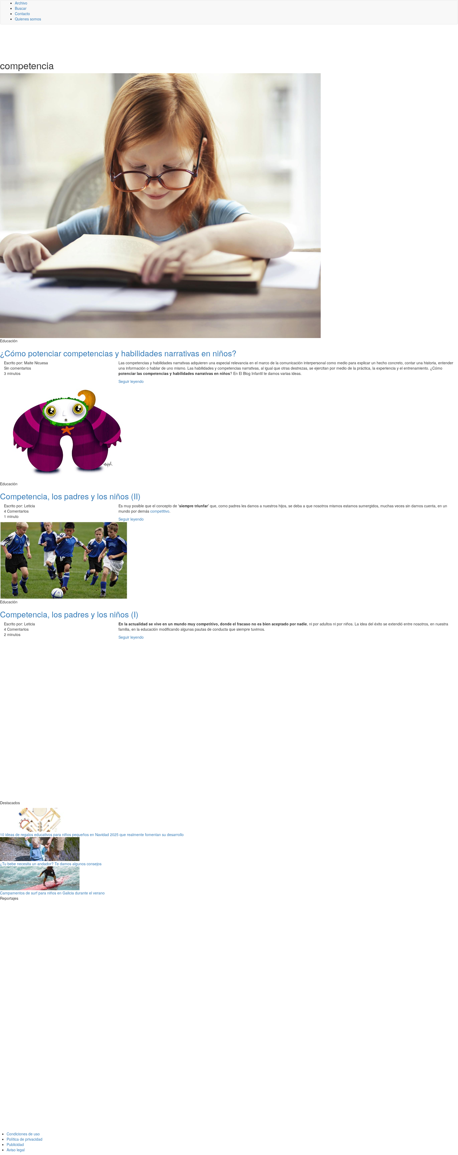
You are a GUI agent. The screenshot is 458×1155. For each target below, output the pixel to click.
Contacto (22, 13)
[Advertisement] (130, 42)
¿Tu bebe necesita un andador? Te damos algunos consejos (51, 863)
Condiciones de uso (23, 1133)
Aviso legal (16, 1149)
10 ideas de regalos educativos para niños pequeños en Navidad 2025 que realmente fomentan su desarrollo (92, 834)
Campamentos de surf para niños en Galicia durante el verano (52, 893)
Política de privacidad (24, 1139)
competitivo (159, 511)
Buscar (21, 8)
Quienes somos (28, 18)
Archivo (21, 3)
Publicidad (15, 1144)
